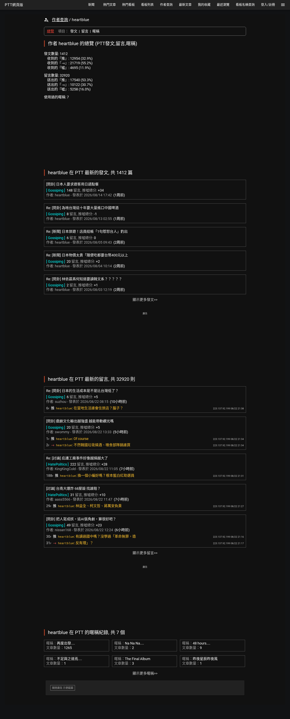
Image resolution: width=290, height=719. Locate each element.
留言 (84, 31)
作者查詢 (60, 19)
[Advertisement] (145, 343)
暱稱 (95, 31)
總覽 (50, 31)
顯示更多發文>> (145, 300)
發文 (73, 31)
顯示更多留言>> (145, 553)
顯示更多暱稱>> (145, 673)
